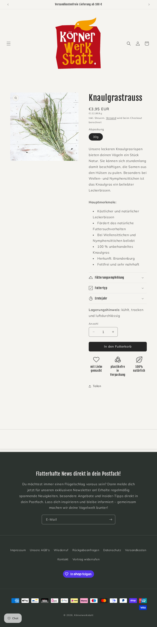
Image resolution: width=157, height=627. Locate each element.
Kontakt (62, 559)
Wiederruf (61, 550)
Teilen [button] (97, 386)
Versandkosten (135, 550)
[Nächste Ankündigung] (149, 4)
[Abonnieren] (110, 519)
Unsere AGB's (40, 550)
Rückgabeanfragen (85, 550)
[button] (8, 43)
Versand (111, 117)
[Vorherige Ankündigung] (7, 4)
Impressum (18, 550)
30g (96, 137)
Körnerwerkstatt (83, 615)
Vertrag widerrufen (86, 559)
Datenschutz (112, 550)
